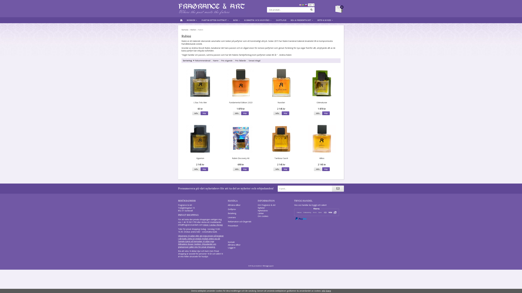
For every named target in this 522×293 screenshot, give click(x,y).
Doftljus (281, 20)
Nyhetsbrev (263, 210)
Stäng (328, 290)
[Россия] (306, 4)
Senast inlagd (254, 60)
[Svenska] (303, 4)
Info (196, 113)
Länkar (261, 213)
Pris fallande (240, 60)
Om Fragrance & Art (267, 205)
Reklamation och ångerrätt (239, 221)
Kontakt (231, 242)
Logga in (231, 247)
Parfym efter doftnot (214, 20)
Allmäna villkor (234, 205)
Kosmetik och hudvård (257, 20)
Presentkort (233, 225)
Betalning (232, 213)
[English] (300, 4)
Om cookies (263, 216)
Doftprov (232, 209)
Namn (215, 60)
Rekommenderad (202, 60)
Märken (191, 20)
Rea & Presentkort (301, 20)
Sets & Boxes (324, 20)
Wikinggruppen (268, 266)
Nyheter (261, 208)
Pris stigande (226, 60)
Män (235, 20)
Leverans (232, 217)
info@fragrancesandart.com (190, 225)
